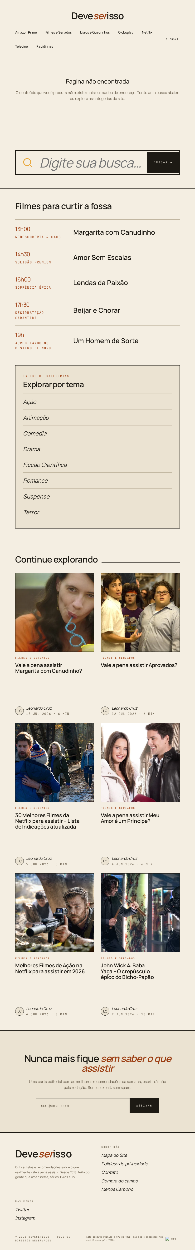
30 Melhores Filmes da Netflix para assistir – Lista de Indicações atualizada (47, 821)
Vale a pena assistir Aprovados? (139, 665)
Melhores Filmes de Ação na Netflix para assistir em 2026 (50, 968)
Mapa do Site (114, 1155)
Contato (109, 1172)
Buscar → (163, 162)
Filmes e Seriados (58, 32)
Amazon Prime (26, 32)
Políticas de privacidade (124, 1163)
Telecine (21, 46)
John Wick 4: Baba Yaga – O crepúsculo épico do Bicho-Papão (127, 971)
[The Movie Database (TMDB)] (173, 1239)
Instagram (25, 1218)
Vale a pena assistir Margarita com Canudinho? (48, 668)
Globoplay (125, 32)
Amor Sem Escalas (102, 257)
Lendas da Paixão (100, 282)
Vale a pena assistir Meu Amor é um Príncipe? (130, 818)
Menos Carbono (117, 1189)
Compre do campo (119, 1181)
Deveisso (97, 15)
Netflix (147, 32)
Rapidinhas (44, 46)
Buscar (172, 39)
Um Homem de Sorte (106, 340)
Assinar (144, 1105)
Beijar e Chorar (96, 310)
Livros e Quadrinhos (95, 32)
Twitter (22, 1209)
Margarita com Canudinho (114, 232)
